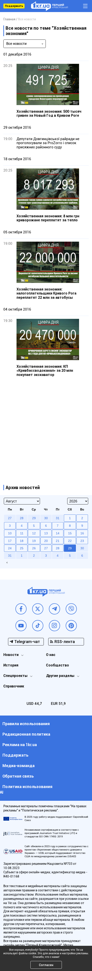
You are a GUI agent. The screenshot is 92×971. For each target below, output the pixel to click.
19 (34, 541)
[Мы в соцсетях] (21, 608)
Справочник (13, 686)
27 (46, 548)
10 (10, 533)
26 (34, 548)
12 (34, 533)
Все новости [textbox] (16, 43)
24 (10, 548)
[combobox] (24, 43)
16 (82, 533)
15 (70, 533)
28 (57, 548)
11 (21, 533)
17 (10, 541)
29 (70, 548)
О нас (50, 655)
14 (57, 533)
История (10, 665)
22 (70, 541)
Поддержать (14, 6)
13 (46, 533)
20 (46, 541)
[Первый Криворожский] (49, 6)
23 (82, 541)
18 (21, 541)
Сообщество (57, 665)
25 (21, 548)
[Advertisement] (46, 426)
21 (57, 541)
